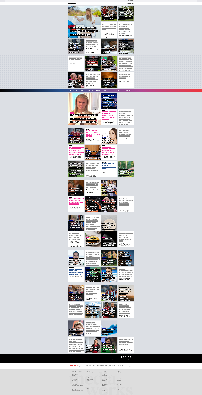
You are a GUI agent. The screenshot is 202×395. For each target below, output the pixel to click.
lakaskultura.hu (104, 375)
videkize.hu (104, 385)
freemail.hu (119, 380)
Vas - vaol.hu (89, 371)
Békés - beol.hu (74, 375)
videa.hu (118, 383)
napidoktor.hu (104, 379)
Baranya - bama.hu (75, 374)
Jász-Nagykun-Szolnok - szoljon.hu (77, 385)
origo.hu (88, 383)
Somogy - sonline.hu (75, 389)
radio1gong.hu (119, 389)
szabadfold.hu (89, 380)
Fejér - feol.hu (74, 380)
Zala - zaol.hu (89, 373)
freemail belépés (130, 3)
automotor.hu (104, 374)
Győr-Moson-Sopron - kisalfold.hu (77, 381)
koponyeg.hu (119, 381)
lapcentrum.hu (119, 384)
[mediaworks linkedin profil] (131, 366)
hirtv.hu (88, 381)
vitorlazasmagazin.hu (105, 384)
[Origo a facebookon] (121, 357)
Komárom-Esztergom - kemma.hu (77, 386)
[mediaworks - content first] (75, 366)
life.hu (118, 373)
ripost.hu (118, 371)
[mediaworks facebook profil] (129, 366)
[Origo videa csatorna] (128, 357)
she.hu (118, 375)
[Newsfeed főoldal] (72, 357)
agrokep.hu (89, 389)
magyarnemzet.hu (90, 379)
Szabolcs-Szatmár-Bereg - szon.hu (77, 390)
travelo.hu (103, 381)
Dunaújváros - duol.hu (75, 379)
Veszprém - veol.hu (90, 372)
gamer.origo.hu (104, 376)
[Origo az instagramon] (126, 357)
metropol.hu (119, 372)
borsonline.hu (104, 392)
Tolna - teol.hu (74, 391)
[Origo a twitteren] (124, 357)
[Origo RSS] (130, 357)
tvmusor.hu (104, 386)
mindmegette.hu (104, 380)
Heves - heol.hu (74, 384)
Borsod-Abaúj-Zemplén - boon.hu (77, 376)
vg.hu (88, 388)
